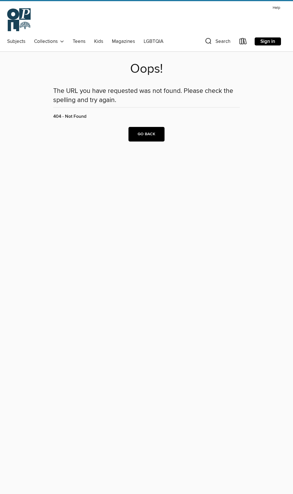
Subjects (16, 41)
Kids (98, 41)
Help (276, 8)
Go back (146, 134)
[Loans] (243, 42)
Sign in (267, 41)
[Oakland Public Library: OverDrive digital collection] (19, 20)
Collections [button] (47, 41)
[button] (217, 42)
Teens (79, 41)
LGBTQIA (153, 41)
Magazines (123, 41)
